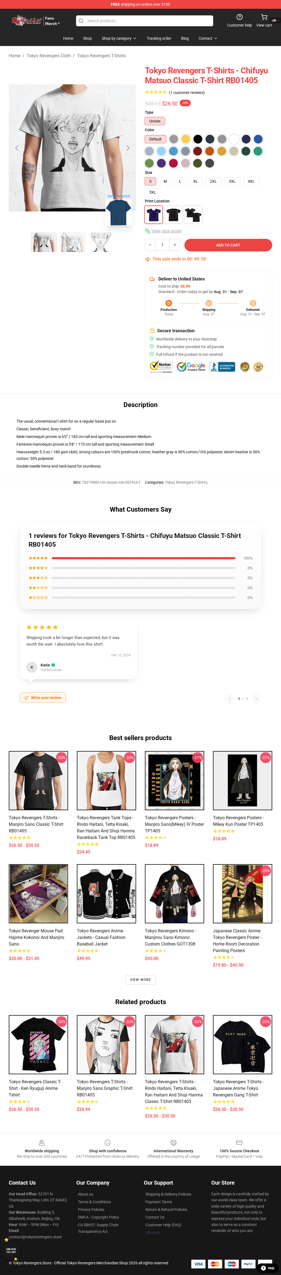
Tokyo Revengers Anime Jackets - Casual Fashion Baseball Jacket (101, 937)
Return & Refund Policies (166, 1209)
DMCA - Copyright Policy (98, 1217)
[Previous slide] (17, 148)
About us (85, 1194)
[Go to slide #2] (72, 242)
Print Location (157, 201)
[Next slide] (127, 148)
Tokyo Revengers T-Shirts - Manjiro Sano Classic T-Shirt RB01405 (36, 824)
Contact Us (154, 1217)
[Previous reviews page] (230, 699)
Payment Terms (158, 1202)
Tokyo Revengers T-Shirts (101, 55)
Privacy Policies (91, 1209)
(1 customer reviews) (187, 92)
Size (148, 172)
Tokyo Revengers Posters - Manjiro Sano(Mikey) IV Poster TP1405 (174, 824)
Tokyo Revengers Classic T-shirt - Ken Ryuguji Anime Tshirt (35, 1088)
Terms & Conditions (94, 1202)
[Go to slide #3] (101, 242)
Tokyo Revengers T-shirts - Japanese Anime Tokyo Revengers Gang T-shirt (238, 1088)
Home (14, 55)
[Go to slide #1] (44, 242)
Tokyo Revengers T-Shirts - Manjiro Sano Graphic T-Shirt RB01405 (105, 1088)
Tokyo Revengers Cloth (49, 55)
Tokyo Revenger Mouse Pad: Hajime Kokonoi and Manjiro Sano (36, 937)
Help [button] (271, 1268)
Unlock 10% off (11, 1251)
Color (149, 130)
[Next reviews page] (256, 699)
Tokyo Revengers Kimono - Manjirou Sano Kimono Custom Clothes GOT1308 (170, 937)
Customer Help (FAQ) (163, 1225)
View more (140, 980)
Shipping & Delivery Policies (168, 1194)
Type (149, 112)
